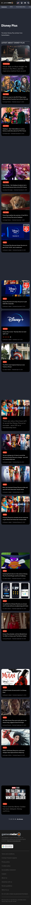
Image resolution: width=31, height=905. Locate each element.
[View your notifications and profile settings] (25, 2)
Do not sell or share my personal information (15, 894)
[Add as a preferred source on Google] (7, 846)
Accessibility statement (9, 870)
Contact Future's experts (9, 858)
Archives (20, 819)
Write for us (5, 890)
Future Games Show (20, 6)
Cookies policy (6, 866)
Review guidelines (7, 886)
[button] (28, 2)
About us (4, 878)
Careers (4, 874)
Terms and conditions (8, 854)
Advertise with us (7, 882)
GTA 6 (11, 6)
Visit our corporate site (14, 841)
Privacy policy (6, 862)
